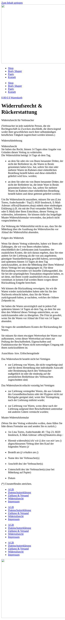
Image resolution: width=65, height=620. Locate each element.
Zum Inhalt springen (12, 2)
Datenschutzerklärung (19, 492)
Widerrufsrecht (16, 498)
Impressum (14, 501)
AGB (11, 489)
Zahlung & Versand (18, 495)
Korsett (12, 77)
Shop (11, 68)
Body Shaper (15, 71)
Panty (11, 74)
